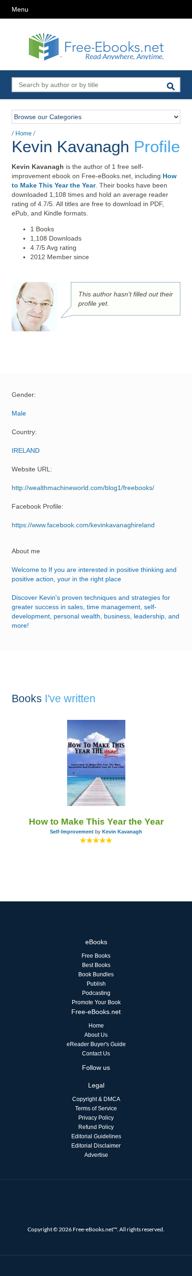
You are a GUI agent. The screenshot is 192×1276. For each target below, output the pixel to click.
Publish (96, 984)
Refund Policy (96, 1127)
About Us (96, 1035)
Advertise (96, 1155)
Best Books (96, 965)
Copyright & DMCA (96, 1099)
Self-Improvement (72, 831)
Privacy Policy (96, 1118)
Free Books (96, 956)
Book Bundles (96, 974)
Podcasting (96, 993)
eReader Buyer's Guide (96, 1044)
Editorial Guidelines (96, 1136)
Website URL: (32, 469)
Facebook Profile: (37, 506)
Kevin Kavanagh (122, 831)
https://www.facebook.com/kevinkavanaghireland (83, 525)
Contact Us (96, 1053)
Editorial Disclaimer (96, 1145)
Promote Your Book (96, 1002)
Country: (24, 432)
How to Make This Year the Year (96, 821)
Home (23, 133)
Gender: (24, 394)
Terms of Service (96, 1108)
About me (26, 551)
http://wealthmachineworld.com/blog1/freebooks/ (83, 487)
